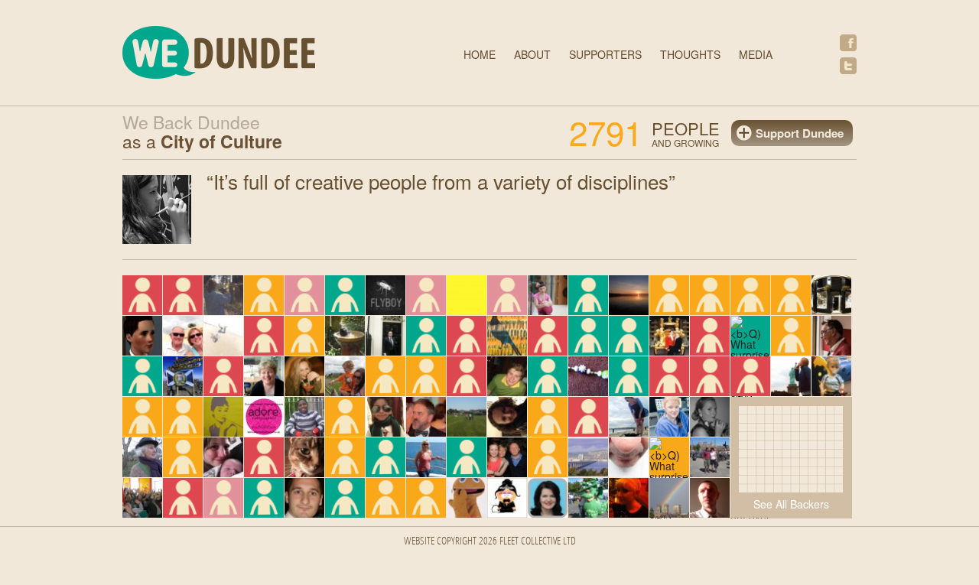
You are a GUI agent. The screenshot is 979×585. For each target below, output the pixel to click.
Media (755, 54)
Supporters (605, 54)
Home (479, 54)
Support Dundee (800, 133)
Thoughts (690, 54)
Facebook (848, 42)
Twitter (848, 65)
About (532, 54)
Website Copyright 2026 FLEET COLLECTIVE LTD (490, 542)
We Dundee (256, 54)
